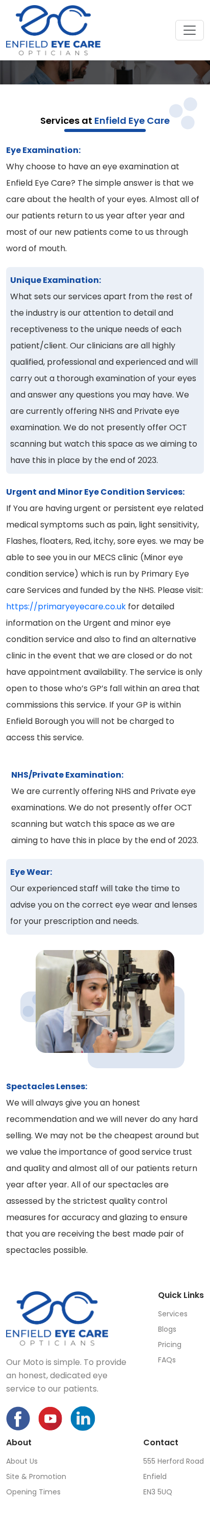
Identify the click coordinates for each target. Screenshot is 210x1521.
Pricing (169, 1344)
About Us (22, 1461)
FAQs (167, 1360)
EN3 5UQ (157, 1492)
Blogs (167, 1329)
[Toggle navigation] (189, 30)
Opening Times (33, 1492)
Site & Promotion (36, 1476)
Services (173, 1314)
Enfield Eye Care (132, 120)
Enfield (155, 1476)
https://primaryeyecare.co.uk (66, 606)
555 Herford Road (173, 1461)
